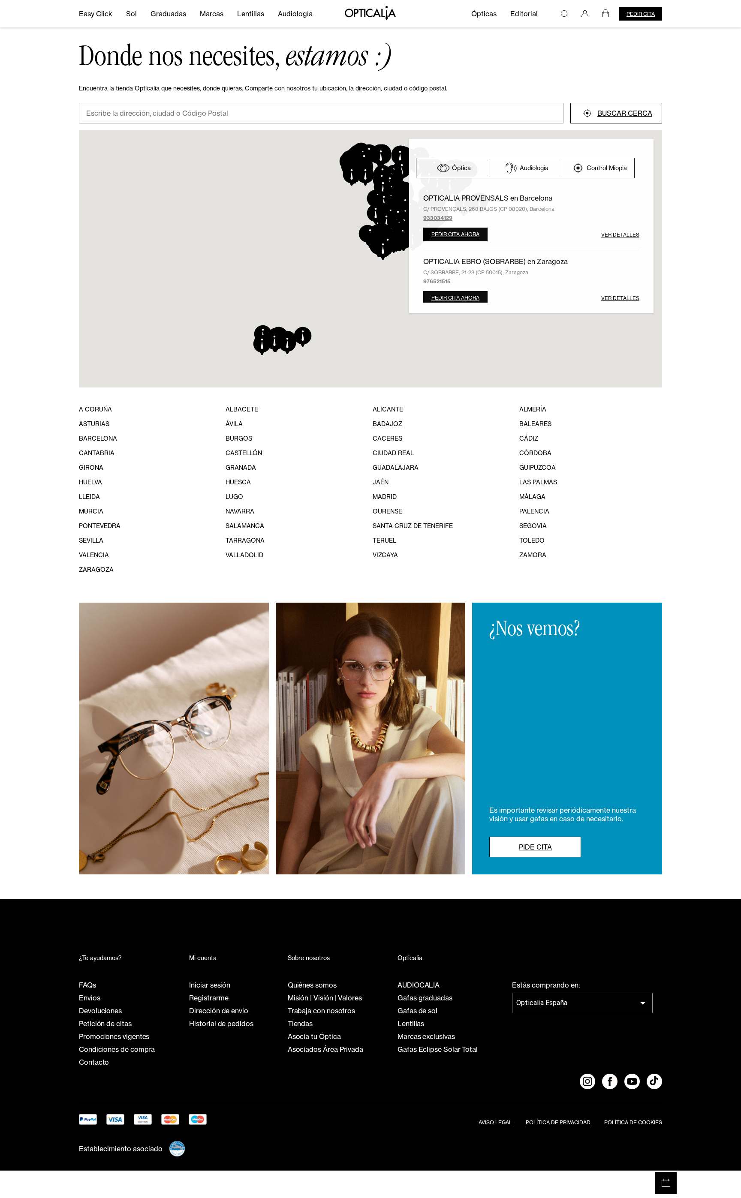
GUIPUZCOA (537, 467)
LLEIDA (89, 496)
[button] (375, 214)
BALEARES (535, 423)
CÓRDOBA (535, 452)
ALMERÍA (532, 409)
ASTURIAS (94, 423)
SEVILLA (91, 540)
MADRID (385, 496)
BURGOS (239, 438)
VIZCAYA (385, 554)
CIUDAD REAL (393, 452)
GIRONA (91, 467)
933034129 (437, 218)
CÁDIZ (528, 438)
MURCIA (91, 511)
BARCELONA (98, 438)
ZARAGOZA (96, 569)
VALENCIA (94, 554)
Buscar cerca (624, 113)
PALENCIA (534, 511)
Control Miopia (607, 167)
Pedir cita (641, 14)
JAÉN (381, 482)
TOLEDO (532, 540)
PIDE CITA (535, 847)
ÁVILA (234, 423)
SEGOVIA (533, 525)
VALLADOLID (244, 554)
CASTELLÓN (244, 452)
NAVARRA (240, 511)
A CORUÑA (95, 409)
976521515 (437, 281)
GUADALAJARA (396, 467)
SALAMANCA (245, 525)
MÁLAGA (532, 496)
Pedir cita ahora (455, 234)
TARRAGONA (245, 540)
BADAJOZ (387, 423)
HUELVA (90, 482)
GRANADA (241, 467)
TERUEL (384, 540)
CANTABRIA (96, 452)
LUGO (234, 496)
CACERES (387, 438)
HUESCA (238, 482)
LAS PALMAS (538, 482)
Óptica (461, 167)
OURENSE (387, 511)
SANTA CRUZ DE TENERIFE (413, 525)
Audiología (534, 167)
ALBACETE (242, 409)
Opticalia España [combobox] (541, 1003)
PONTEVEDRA (99, 525)
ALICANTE (388, 409)
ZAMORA (532, 554)
